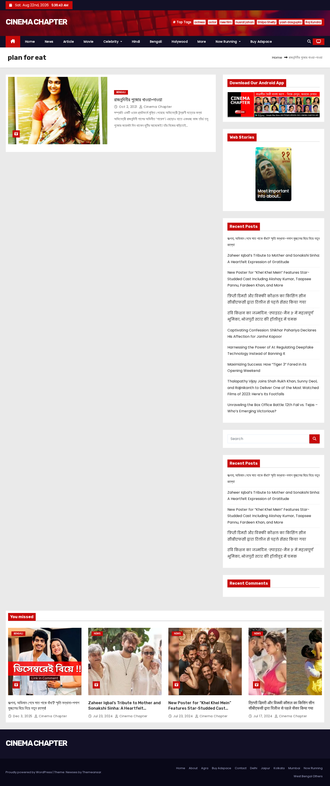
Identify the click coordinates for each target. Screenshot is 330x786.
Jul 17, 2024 (263, 716)
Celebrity (111, 41)
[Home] (13, 41)
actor (212, 22)
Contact (240, 768)
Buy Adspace (261, 41)
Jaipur (265, 768)
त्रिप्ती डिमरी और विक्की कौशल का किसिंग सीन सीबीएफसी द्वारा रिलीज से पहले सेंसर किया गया (281, 705)
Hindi (136, 41)
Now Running (227, 41)
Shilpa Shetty (267, 22)
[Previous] (258, 174)
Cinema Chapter (157, 106)
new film (226, 22)
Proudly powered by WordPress (29, 772)
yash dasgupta (290, 22)
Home (30, 41)
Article (68, 41)
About (193, 768)
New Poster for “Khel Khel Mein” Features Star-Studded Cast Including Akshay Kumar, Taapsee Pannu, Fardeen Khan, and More (269, 279)
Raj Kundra (313, 22)
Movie (89, 41)
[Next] (289, 174)
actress (199, 22)
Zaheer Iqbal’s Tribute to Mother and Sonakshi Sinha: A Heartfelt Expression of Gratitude (124, 708)
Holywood (180, 41)
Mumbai (294, 768)
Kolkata (279, 768)
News (49, 41)
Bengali (156, 41)
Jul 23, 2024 (103, 716)
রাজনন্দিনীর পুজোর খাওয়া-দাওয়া (138, 100)
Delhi (253, 768)
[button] (309, 41)
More (202, 41)
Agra (204, 768)
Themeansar (91, 772)
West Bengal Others (308, 776)
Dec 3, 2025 (23, 716)
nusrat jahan (245, 22)
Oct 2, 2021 (128, 106)
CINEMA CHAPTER (36, 22)
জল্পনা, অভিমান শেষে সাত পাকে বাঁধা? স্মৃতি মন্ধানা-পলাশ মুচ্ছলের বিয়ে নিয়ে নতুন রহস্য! (43, 705)
